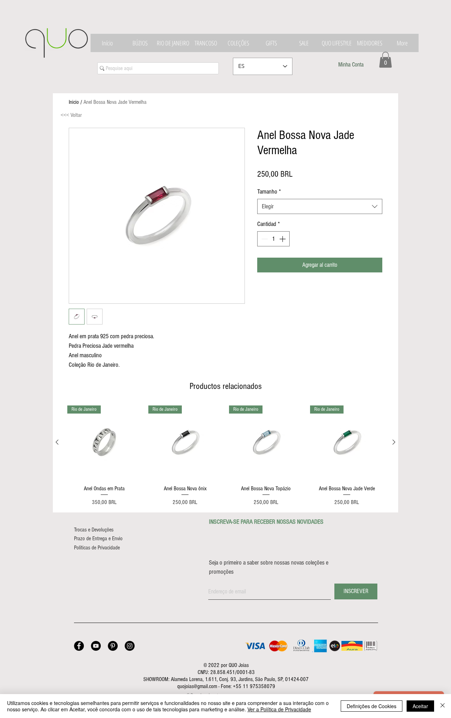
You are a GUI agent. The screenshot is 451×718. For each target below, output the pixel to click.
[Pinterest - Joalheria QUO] (113, 646)
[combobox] (319, 206)
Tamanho (269, 191)
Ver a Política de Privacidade (279, 709)
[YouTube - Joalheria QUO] (96, 646)
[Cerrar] (442, 706)
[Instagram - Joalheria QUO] (130, 646)
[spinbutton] (273, 239)
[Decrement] (263, 239)
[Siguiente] (394, 442)
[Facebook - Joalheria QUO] (79, 646)
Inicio (74, 102)
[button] (385, 60)
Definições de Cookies (371, 706)
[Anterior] (57, 442)
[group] (225, 456)
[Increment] (283, 239)
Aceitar (420, 706)
